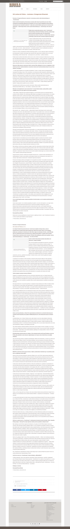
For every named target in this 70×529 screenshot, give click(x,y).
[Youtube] (46, 1)
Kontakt (12, 505)
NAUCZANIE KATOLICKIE (50, 513)
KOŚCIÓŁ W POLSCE (49, 506)
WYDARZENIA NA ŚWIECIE (50, 507)
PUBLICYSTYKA (48, 512)
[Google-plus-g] (42, 1)
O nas (12, 504)
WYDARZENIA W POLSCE (50, 509)
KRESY (47, 510)
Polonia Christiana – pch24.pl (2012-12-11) (20, 218)
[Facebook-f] (39, 1)
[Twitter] (41, 1)
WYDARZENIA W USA (49, 508)
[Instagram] (44, 1)
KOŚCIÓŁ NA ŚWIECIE (49, 504)
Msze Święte (33, 505)
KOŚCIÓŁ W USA (49, 505)
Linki (31, 504)
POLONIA (47, 511)
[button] (17, 490)
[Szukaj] (63, 1)
